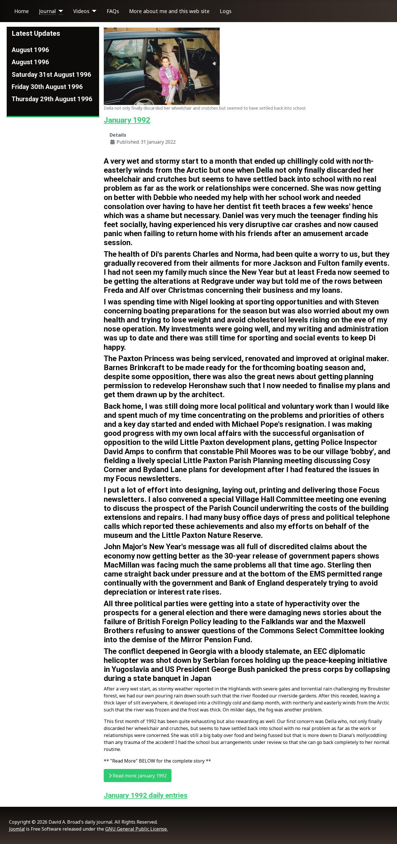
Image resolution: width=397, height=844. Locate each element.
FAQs (113, 11)
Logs (225, 11)
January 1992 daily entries (145, 795)
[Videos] (92, 11)
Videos (81, 11)
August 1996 (30, 49)
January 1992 (127, 120)
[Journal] (59, 11)
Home (21, 11)
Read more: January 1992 (139, 775)
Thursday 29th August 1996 (52, 99)
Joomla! (17, 829)
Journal (47, 11)
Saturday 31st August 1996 (51, 74)
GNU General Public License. (136, 829)
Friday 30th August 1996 (47, 86)
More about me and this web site (169, 11)
